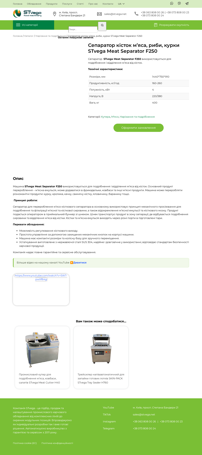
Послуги (67, 4)
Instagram (109, 421)
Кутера (105, 116)
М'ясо (115, 116)
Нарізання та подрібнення (51, 36)
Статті (80, 4)
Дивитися (79, 262)
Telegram (109, 428)
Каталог (28, 36)
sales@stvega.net (115, 14)
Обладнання (34, 4)
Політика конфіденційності (57, 443)
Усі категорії (30, 24)
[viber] (179, 4)
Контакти (108, 4)
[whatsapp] (172, 4)
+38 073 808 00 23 (177, 12)
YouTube (108, 407)
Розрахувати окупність (174, 24)
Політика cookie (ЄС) (25, 443)
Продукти (51, 4)
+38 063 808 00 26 (152, 12)
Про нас (93, 4)
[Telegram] (187, 4)
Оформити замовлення (138, 128)
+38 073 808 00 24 (152, 15)
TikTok (107, 414)
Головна (17, 4)
